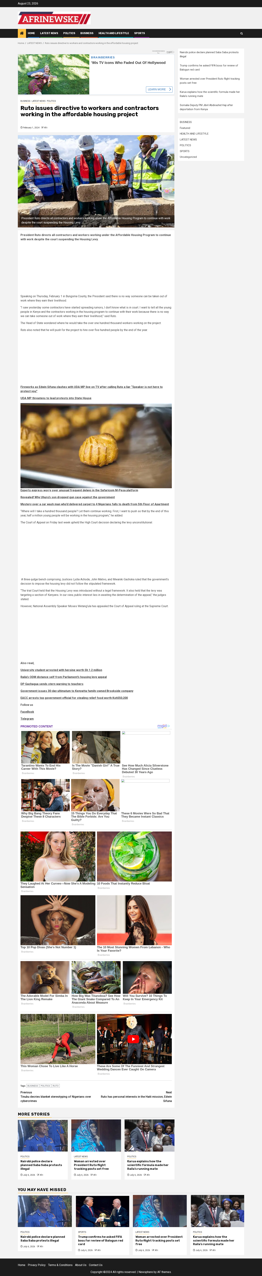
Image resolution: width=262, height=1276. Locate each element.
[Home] (22, 33)
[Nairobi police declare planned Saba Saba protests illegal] (43, 1135)
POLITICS (69, 33)
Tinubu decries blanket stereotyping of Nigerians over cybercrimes (55, 1097)
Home (31, 33)
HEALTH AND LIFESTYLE (114, 33)
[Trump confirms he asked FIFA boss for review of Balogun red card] (102, 1211)
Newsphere (145, 1272)
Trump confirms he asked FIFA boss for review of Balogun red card (100, 1240)
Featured (185, 127)
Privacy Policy (37, 1265)
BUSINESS (86, 33)
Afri (45, 127)
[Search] (241, 33)
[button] (96, 445)
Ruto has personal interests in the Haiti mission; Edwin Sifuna (136, 1097)
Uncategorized (188, 157)
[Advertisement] (96, 269)
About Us (80, 1265)
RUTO (56, 1085)
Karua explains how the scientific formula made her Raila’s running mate (148, 1165)
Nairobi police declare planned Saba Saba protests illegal (41, 1165)
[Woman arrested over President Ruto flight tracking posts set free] (96, 1135)
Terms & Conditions (60, 1265)
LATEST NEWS (49, 33)
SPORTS (139, 33)
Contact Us (95, 1265)
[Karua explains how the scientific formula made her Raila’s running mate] (149, 1135)
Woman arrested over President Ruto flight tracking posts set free (91, 1165)
